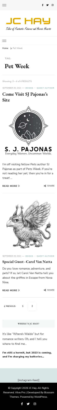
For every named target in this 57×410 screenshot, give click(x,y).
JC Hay (32, 388)
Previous (11, 306)
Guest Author (45, 88)
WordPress (40, 397)
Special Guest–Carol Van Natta (27, 261)
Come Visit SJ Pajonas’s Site (25, 97)
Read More (9, 186)
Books (29, 88)
